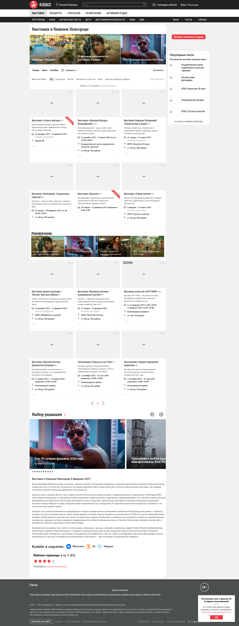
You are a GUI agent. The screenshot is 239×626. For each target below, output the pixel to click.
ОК (216, 617)
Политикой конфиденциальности (216, 612)
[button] (152, 414)
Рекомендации (42, 233)
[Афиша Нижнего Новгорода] (40, 4)
